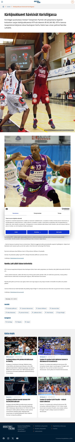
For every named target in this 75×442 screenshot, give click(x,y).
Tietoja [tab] (59, 213)
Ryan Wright (61, 312)
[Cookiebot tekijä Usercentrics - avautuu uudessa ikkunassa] (63, 209)
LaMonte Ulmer (38, 312)
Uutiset (8, 6)
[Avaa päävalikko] (2, 2)
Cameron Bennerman (27, 308)
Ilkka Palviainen (11, 312)
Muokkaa (36, 232)
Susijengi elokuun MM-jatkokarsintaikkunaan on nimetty (19, 361)
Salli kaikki (59, 232)
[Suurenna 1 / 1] (68, 137)
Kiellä (16, 232)
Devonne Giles (55, 308)
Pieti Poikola (50, 312)
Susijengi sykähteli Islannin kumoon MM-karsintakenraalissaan (18, 401)
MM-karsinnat (9, 357)
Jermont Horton (24, 312)
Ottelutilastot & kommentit (17, 258)
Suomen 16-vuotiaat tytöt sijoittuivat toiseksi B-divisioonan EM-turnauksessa (54, 361)
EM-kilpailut (43, 357)
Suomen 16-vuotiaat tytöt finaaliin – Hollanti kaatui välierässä (53, 401)
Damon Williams (42, 308)
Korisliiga (9, 322)
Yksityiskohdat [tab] (37, 213)
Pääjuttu (19, 322)
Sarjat (28, 322)
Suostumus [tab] (16, 213)
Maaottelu (8, 397)
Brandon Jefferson (12, 308)
